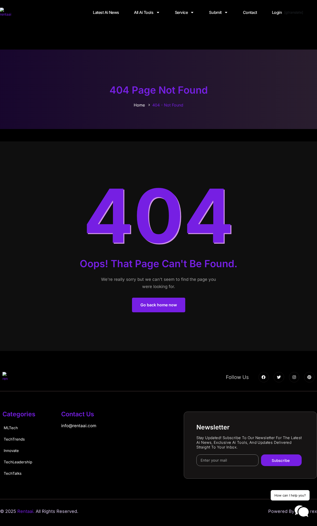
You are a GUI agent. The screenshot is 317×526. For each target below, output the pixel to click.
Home (139, 105)
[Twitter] (279, 377)
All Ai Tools (144, 12)
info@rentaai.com (78, 425)
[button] (302, 511)
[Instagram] (294, 377)
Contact (250, 12)
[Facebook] (264, 377)
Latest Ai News (106, 12)
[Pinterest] (309, 377)
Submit (215, 12)
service (181, 12)
